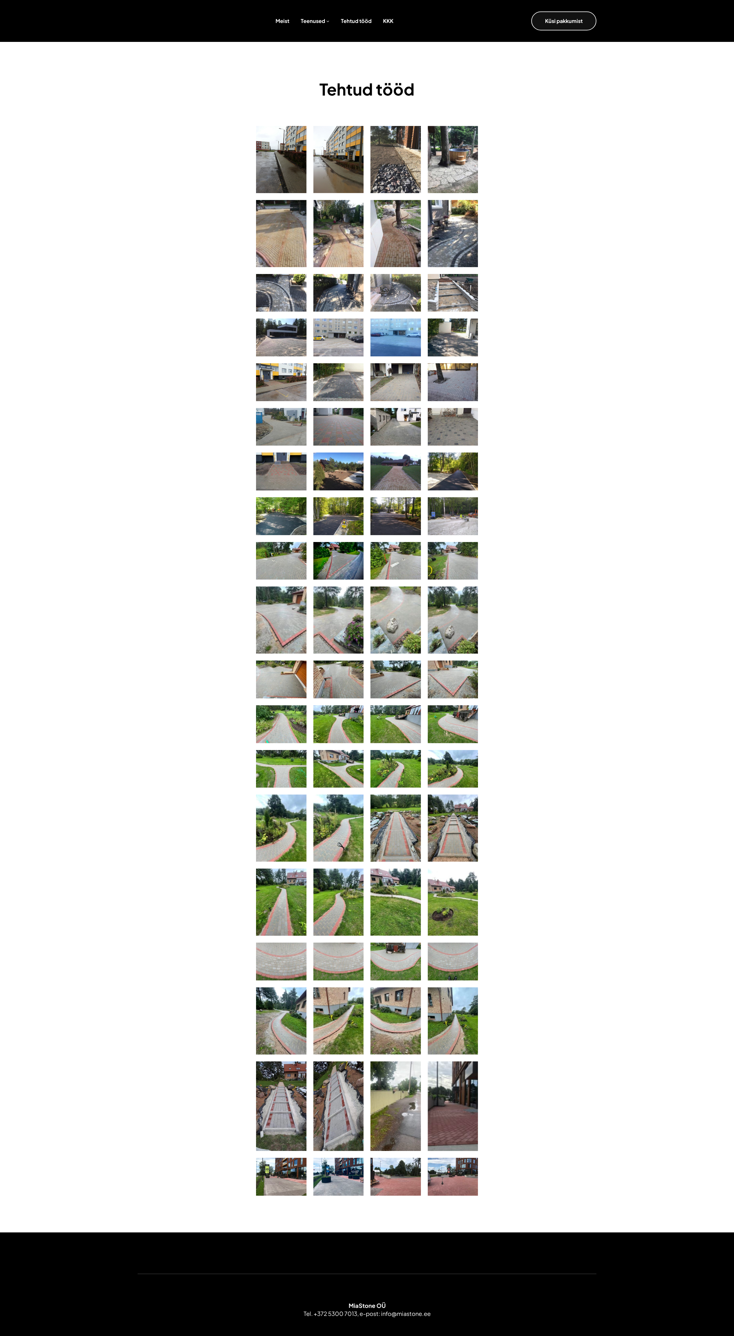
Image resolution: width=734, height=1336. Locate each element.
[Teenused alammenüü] (327, 21)
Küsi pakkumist (564, 21)
